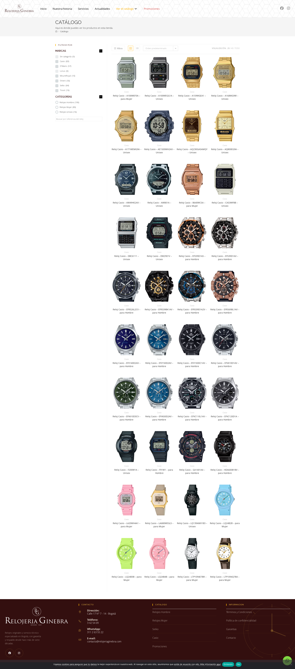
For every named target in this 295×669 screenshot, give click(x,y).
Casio (126, 91)
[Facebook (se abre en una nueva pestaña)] (282, 8)
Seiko (64, 85)
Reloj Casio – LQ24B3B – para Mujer (127, 578)
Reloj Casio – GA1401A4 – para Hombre (192, 471)
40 (232, 48)
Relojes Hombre (69, 102)
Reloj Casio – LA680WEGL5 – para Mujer (159, 525)
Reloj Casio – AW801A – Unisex (159, 204)
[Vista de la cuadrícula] (130, 48)
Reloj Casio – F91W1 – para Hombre (159, 471)
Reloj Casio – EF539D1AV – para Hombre (225, 258)
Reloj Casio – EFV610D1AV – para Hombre (225, 365)
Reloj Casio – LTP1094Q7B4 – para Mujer (224, 578)
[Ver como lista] (137, 48)
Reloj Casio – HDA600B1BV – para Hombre (224, 471)
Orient (65, 80)
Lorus (64, 71)
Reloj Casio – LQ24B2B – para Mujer (225, 525)
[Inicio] (56, 31)
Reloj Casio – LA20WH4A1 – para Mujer (126, 525)
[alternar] (100, 51)
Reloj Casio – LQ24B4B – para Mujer (159, 578)
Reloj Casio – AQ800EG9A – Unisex (224, 151)
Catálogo (64, 31)
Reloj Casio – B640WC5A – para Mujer (192, 204)
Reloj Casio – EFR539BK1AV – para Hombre (159, 311)
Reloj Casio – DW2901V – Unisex (159, 258)
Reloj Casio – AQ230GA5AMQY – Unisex (192, 151)
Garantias (231, 629)
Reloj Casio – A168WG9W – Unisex (224, 97)
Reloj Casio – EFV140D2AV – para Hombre (126, 365)
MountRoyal (67, 75)
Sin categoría (67, 56)
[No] (291, 664)
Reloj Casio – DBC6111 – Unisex (126, 258)
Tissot (64, 90)
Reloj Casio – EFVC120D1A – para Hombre (225, 418)
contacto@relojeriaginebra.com (104, 641)
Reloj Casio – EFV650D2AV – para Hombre (159, 418)
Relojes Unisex (68, 111)
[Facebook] (9, 653)
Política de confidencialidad (241, 620)
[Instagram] (19, 653)
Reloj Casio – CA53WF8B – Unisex (225, 204)
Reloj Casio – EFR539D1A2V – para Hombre (192, 311)
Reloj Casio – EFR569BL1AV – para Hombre (224, 311)
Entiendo (228, 664)
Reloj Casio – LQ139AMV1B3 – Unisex (192, 525)
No (238, 664)
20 (228, 48)
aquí (219, 664)
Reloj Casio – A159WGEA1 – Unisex (192, 97)
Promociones (159, 646)
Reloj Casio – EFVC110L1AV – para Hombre (192, 418)
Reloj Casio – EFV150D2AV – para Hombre (159, 365)
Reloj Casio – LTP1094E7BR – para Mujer (192, 578)
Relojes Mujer (68, 107)
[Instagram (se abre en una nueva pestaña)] (288, 8)
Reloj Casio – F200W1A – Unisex (126, 471)
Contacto (231, 637)
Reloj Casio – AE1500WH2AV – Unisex (159, 151)
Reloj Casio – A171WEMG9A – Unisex (126, 151)
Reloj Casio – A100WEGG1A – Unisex (159, 97)
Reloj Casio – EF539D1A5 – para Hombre (192, 258)
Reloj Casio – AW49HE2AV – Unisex (126, 204)
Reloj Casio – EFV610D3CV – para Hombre (126, 418)
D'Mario (65, 66)
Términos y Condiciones (239, 612)
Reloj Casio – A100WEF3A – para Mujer (126, 97)
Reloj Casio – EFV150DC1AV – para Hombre (192, 365)
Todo (237, 48)
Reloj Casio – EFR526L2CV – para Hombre (126, 311)
